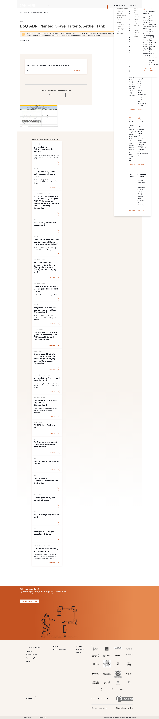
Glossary (28, 661)
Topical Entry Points (32, 658)
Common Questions (32, 654)
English (37, 47)
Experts (55, 646)
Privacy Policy (27, 717)
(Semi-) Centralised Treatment (67, 47)
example (52, 47)
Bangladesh (83, 47)
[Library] (106, 5)
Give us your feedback (56, 95)
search (25, 12)
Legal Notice (42, 717)
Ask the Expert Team (59, 649)
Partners (78, 652)
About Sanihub (80, 649)
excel (44, 47)
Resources (29, 651)
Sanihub (21, 12)
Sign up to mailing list (34, 647)
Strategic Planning (26, 47)
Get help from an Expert (29, 601)
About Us (79, 646)
